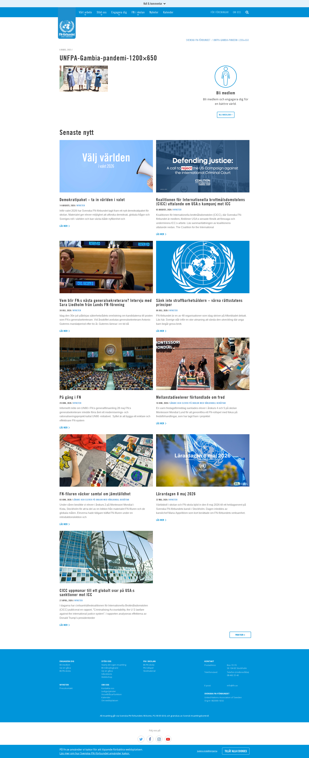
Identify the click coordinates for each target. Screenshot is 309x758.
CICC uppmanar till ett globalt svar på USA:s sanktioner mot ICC (97, 592)
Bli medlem (65, 665)
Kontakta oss (107, 688)
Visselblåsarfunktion (111, 694)
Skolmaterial (149, 671)
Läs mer (64, 225)
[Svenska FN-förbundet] (67, 22)
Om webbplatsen (109, 700)
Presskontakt (66, 688)
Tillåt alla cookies (236, 751)
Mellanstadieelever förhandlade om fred (190, 397)
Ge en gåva (65, 668)
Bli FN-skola (65, 671)
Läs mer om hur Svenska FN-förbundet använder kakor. (95, 753)
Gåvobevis (106, 674)
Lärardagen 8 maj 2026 (176, 493)
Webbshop (106, 677)
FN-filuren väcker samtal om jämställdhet (96, 493)
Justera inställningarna (207, 751)
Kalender (168, 12)
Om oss (237, 12)
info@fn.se (232, 685)
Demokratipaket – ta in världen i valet (92, 199)
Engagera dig (119, 12)
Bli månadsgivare (109, 668)
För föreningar (220, 12)
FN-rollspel (148, 668)
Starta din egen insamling (113, 665)
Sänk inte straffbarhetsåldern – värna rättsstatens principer (199, 302)
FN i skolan (138, 12)
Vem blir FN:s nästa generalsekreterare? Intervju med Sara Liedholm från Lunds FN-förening (106, 302)
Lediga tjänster (108, 691)
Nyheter (154, 12)
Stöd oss (102, 12)
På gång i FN (70, 397)
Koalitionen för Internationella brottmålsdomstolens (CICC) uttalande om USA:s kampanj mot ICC (200, 201)
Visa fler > (240, 634)
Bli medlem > (226, 114)
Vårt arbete (85, 12)
